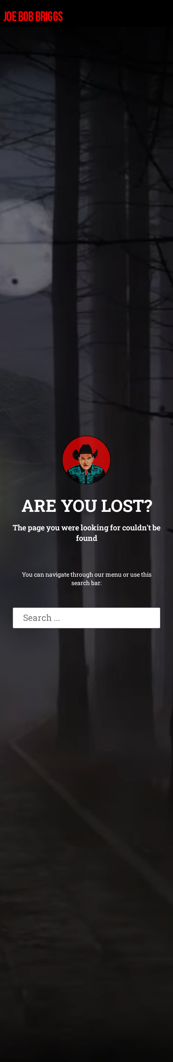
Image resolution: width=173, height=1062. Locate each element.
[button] (88, 17)
